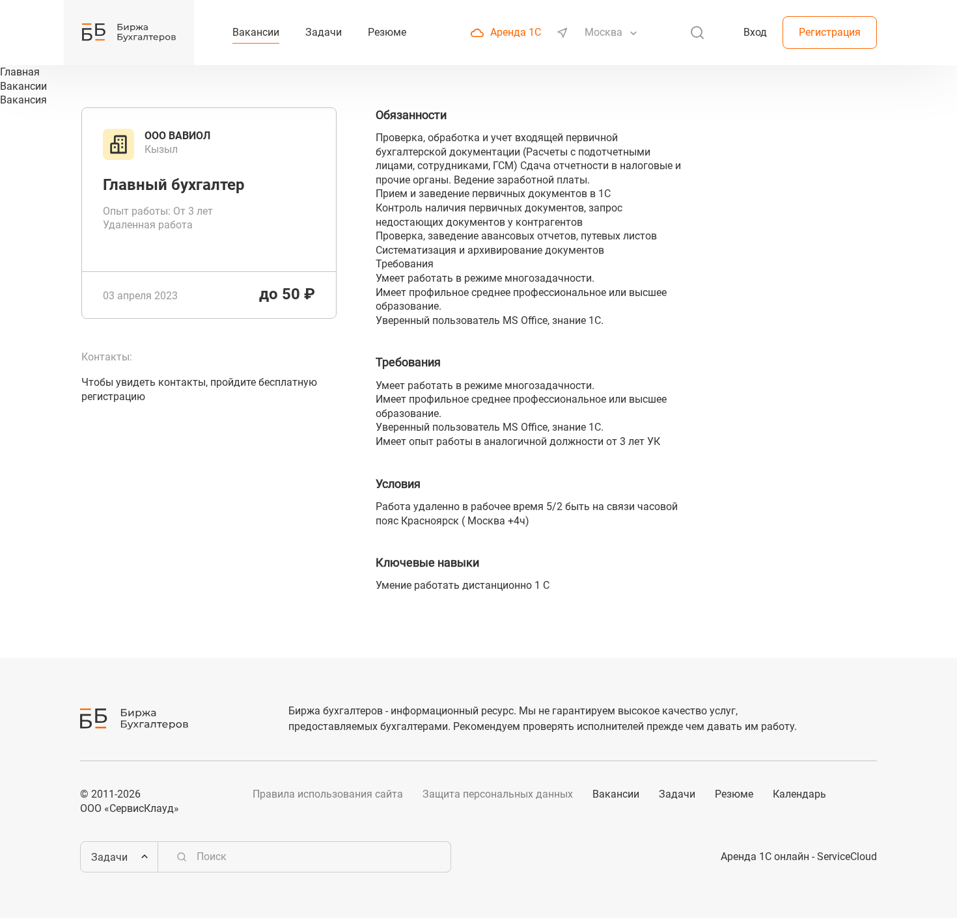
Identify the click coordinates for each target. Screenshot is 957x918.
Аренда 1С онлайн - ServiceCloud (799, 856)
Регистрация (830, 32)
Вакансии (615, 794)
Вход (755, 32)
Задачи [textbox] (109, 857)
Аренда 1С (515, 32)
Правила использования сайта (328, 794)
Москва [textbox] (603, 32)
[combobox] (604, 32)
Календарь (799, 794)
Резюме (734, 794)
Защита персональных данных (498, 794)
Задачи (677, 794)
